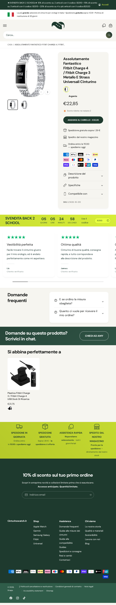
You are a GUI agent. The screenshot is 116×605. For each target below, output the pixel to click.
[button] (5, 25)
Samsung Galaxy (41, 535)
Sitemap (49, 591)
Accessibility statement (33, 591)
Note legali (88, 586)
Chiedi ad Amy (94, 335)
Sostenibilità (91, 535)
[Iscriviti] (90, 494)
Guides (62, 547)
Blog (87, 543)
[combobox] (58, 35)
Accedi (105, 4)
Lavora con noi (92, 539)
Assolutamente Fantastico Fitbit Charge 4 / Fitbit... (40, 44)
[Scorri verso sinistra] (41, 92)
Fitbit (36, 539)
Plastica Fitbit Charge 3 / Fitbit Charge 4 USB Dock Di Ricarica (19, 396)
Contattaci (64, 560)
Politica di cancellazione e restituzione (37, 586)
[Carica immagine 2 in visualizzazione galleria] (24, 105)
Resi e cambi (65, 555)
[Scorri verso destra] (47, 92)
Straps (10, 590)
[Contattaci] (104, 25)
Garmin (37, 530)
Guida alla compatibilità (65, 541)
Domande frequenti (69, 526)
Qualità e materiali (94, 530)
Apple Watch (39, 526)
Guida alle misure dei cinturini (69, 532)
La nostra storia (93, 526)
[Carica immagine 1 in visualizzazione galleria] (13, 105)
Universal (37, 543)
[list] (58, 14)
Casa (10, 44)
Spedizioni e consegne (70, 551)
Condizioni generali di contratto (68, 586)
